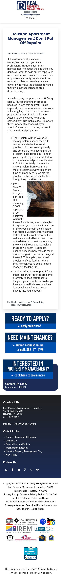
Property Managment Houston (21, 437)
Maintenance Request (17, 447)
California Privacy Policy (32, 494)
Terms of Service (36, 572)
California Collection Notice (35, 498)
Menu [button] (32, 18)
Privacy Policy (11, 494)
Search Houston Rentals (18, 444)
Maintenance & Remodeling (31, 302)
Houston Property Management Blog (24, 451)
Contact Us (11, 440)
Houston (27, 305)
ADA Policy (11, 455)
